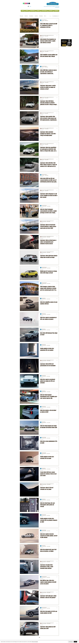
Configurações (71, 641)
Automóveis (41, 37)
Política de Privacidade (35, 641)
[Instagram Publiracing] (26, 3)
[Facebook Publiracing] (27, 3)
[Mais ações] (57, 20)
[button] (50, 16)
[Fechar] (78, 641)
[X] (29, 3)
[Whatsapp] (23, 3)
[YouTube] (25, 3)
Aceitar (75, 641)
